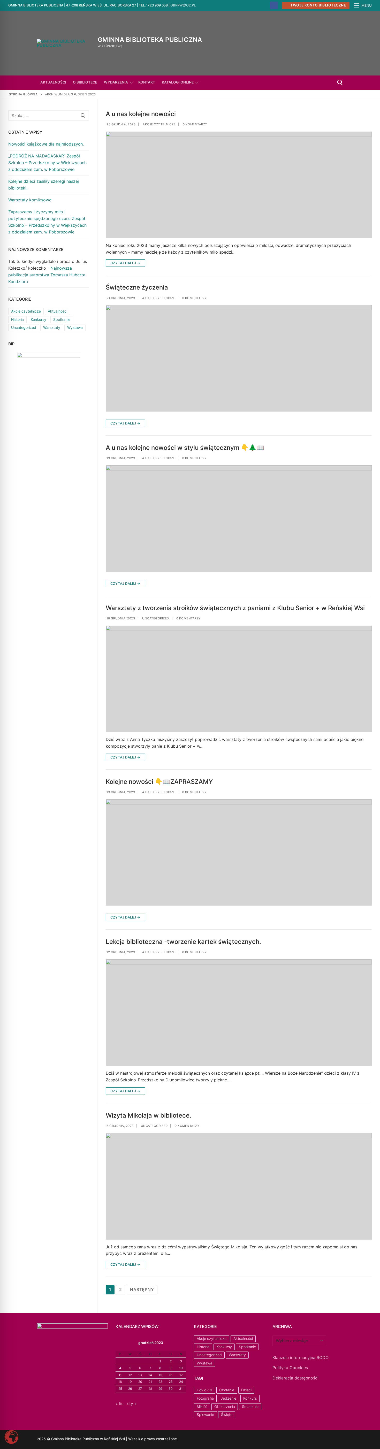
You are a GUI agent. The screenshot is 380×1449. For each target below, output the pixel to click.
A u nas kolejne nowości (141, 114)
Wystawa (75, 327)
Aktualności (57, 311)
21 (150, 1382)
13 (140, 1375)
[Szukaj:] (48, 115)
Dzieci (246, 1390)
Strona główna (23, 94)
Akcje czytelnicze (159, 124)
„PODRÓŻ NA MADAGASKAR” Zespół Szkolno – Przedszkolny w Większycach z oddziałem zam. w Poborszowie (47, 162)
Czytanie (226, 1390)
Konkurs (250, 1398)
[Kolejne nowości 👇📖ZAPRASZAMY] (239, 852)
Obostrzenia (224, 1406)
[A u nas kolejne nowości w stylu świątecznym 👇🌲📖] (239, 518)
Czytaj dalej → (125, 263)
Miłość (202, 1406)
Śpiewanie (205, 1414)
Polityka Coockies (290, 1367)
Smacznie (250, 1406)
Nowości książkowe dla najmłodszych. (46, 144)
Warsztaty (51, 327)
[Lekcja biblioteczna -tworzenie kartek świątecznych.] (239, 1012)
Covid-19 (204, 1390)
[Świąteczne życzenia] (239, 358)
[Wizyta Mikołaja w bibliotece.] (239, 1186)
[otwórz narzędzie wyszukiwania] (340, 83)
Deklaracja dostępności (295, 1377)
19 (130, 1382)
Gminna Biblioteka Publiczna (150, 39)
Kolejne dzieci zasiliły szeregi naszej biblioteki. (43, 185)
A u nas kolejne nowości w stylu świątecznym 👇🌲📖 (185, 447)
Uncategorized (155, 618)
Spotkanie (61, 319)
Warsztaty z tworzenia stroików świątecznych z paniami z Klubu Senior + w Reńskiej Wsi (236, 608)
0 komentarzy (194, 124)
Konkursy (38, 319)
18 (120, 1382)
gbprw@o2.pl (183, 5)
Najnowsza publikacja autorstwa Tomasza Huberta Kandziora (46, 274)
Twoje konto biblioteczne (318, 5)
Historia (17, 319)
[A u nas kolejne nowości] (239, 185)
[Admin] (205, 1440)
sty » (132, 1403)
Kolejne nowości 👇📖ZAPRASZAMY (159, 781)
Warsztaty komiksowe (29, 199)
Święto (226, 1414)
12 (130, 1375)
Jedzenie (228, 1398)
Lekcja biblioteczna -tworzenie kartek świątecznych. (183, 941)
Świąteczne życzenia (137, 287)
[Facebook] (274, 6)
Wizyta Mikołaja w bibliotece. (148, 1115)
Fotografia (205, 1398)
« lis (119, 1403)
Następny (142, 1289)
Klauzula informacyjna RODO (300, 1357)
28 (150, 1389)
